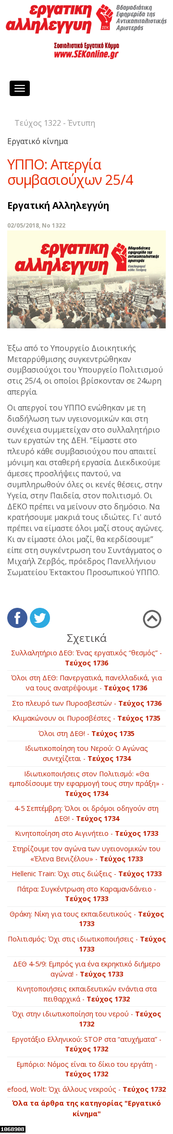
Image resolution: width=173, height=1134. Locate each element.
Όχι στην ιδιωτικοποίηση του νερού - (86, 1018)
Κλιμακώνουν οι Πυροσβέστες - (86, 718)
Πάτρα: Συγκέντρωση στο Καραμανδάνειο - (86, 894)
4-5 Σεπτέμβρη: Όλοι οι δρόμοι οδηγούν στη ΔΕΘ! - (86, 813)
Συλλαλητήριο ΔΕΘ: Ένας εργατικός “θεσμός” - (86, 657)
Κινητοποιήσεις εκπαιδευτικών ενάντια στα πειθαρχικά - (86, 993)
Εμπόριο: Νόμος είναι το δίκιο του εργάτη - (86, 1069)
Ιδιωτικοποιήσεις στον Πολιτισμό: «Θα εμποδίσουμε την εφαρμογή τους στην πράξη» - (86, 783)
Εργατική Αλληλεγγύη (58, 205)
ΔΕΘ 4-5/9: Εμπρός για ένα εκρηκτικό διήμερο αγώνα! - (87, 968)
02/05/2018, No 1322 (36, 225)
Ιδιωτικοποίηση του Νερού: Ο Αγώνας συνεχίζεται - (86, 753)
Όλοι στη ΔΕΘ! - (86, 733)
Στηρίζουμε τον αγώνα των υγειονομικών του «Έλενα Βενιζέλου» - (86, 853)
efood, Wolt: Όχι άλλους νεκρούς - (86, 1089)
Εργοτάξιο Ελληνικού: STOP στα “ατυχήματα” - (86, 1044)
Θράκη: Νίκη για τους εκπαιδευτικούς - (87, 919)
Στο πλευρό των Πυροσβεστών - (86, 703)
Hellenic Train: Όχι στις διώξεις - (86, 873)
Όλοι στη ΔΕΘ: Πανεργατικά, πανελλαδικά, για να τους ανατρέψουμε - (86, 682)
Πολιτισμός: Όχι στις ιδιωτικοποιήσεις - (87, 943)
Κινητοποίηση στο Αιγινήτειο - (86, 833)
